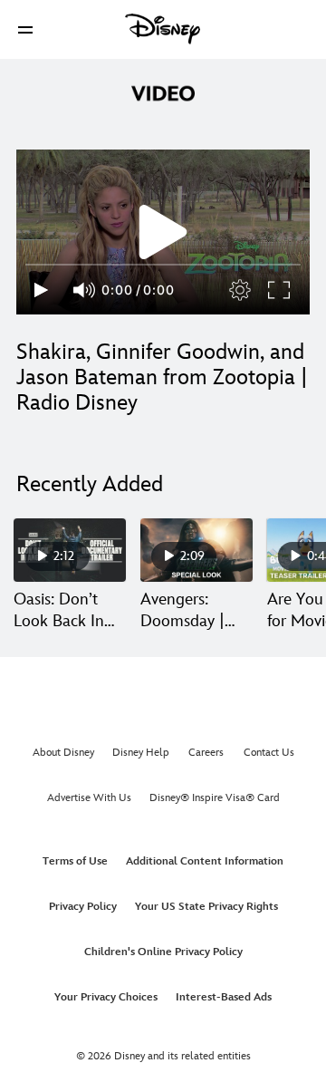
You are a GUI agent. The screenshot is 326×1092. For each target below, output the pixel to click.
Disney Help (140, 752)
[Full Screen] (280, 290)
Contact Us (269, 752)
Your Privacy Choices (106, 997)
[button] (25, 29)
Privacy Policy (83, 906)
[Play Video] (163, 232)
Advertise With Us (89, 798)
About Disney (63, 752)
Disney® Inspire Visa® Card (214, 798)
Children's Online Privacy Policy (163, 952)
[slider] (163, 264)
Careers (206, 752)
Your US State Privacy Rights (206, 906)
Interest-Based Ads (224, 997)
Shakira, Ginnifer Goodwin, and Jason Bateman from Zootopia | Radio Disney (162, 377)
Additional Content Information (204, 861)
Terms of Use (75, 861)
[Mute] (85, 290)
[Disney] (163, 29)
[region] (163, 232)
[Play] (41, 290)
